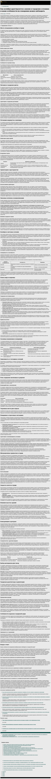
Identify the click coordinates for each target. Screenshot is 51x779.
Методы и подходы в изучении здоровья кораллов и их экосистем (17, 749)
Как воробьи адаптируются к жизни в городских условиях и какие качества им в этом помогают (22, 702)
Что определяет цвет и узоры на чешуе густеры (13, 753)
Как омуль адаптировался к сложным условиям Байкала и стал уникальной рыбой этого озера (23, 762)
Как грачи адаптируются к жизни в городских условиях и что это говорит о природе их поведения (23, 692)
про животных (5, 6)
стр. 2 (3, 773)
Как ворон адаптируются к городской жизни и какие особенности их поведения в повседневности (23, 707)
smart (4, 13)
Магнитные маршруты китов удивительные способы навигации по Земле (19, 767)
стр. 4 (3, 775)
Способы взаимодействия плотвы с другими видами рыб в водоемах (18, 769)
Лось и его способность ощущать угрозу (11, 751)
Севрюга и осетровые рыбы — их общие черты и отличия (15, 752)
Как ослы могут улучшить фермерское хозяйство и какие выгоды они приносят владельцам (23, 748)
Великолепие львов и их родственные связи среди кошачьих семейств (18, 760)
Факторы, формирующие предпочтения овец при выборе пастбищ (17, 745)
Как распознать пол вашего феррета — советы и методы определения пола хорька (20, 754)
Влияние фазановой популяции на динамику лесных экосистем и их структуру (20, 750)
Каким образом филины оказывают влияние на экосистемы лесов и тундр (19, 724)
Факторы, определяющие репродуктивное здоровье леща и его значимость (19, 747)
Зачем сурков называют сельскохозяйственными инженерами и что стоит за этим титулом (23, 766)
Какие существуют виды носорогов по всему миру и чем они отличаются (19, 744)
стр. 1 (3, 772)
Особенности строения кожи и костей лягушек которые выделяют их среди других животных (23, 728)
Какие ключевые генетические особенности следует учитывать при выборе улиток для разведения (24, 764)
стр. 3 (3, 774)
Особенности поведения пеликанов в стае (12, 746)
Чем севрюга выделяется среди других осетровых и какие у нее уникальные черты (21, 720)
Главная (4, 771)
